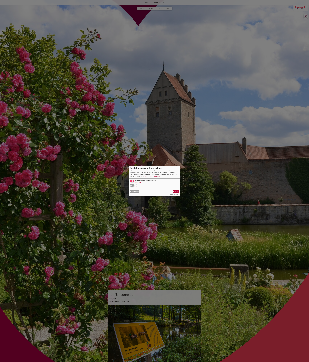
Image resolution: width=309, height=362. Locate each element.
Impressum (157, 176)
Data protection (149, 176)
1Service (138, 182)
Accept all (175, 191)
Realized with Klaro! (174, 194)
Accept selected (134, 191)
